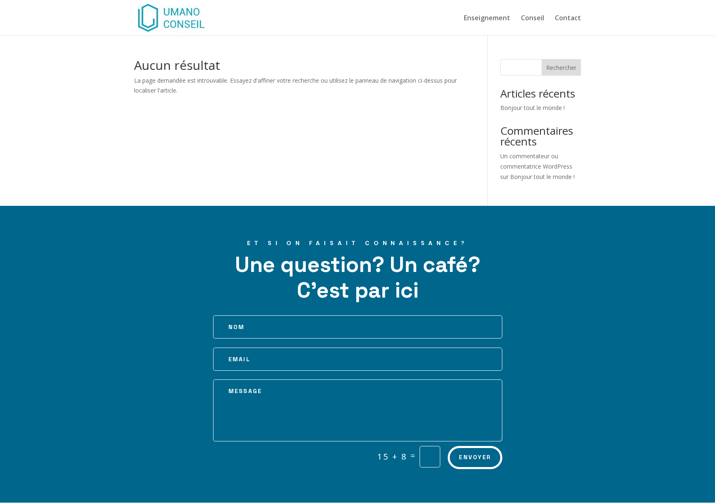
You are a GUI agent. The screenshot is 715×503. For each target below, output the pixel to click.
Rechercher (561, 68)
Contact (568, 18)
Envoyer (475, 457)
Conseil (532, 18)
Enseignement (487, 18)
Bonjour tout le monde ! (532, 108)
